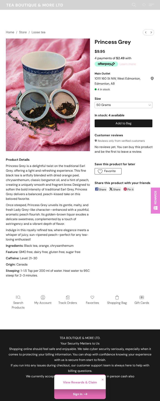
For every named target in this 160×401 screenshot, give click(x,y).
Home (10, 32)
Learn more (128, 64)
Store (23, 32)
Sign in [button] (78, 394)
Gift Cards (141, 303)
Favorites (92, 303)
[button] (34, 5)
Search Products (18, 305)
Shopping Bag (117, 303)
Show (155, 200)
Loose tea (38, 32)
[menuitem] (145, 32)
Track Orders (67, 303)
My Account (43, 303)
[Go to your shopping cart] (144, 5)
